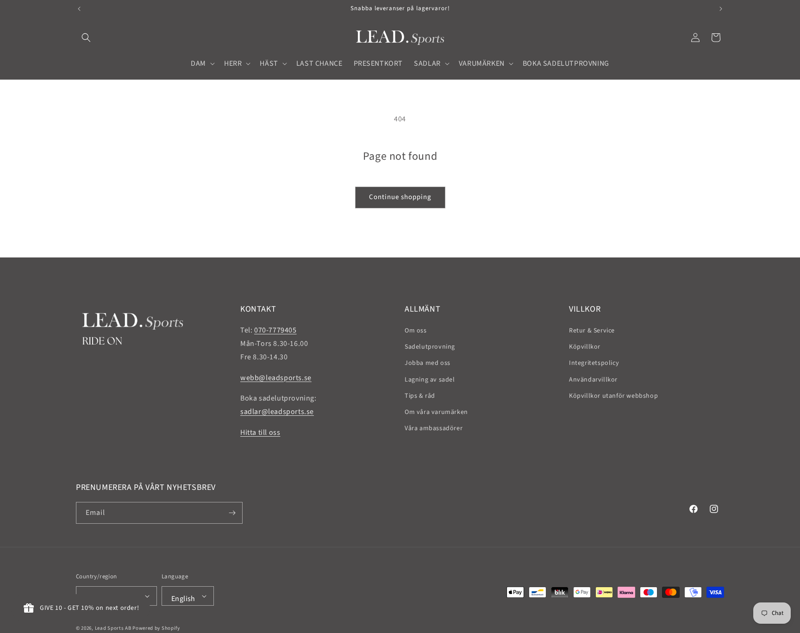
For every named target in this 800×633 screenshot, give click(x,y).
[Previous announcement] (79, 9)
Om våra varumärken (436, 412)
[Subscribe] (232, 513)
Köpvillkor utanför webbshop (613, 396)
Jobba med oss (427, 363)
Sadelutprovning (430, 346)
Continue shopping (400, 197)
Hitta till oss (260, 432)
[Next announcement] (721, 9)
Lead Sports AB (113, 628)
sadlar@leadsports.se (277, 412)
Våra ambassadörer (433, 428)
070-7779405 (275, 330)
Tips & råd (420, 396)
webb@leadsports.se (276, 378)
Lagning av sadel (430, 379)
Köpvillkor (584, 346)
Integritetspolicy (594, 363)
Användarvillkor (593, 379)
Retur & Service (592, 330)
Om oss (416, 330)
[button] (86, 37)
